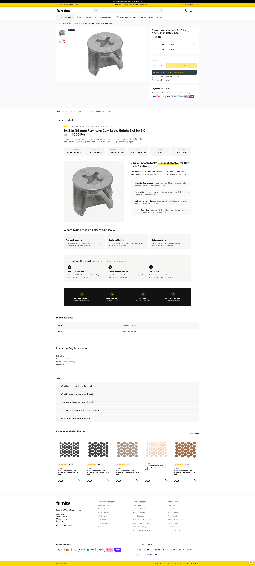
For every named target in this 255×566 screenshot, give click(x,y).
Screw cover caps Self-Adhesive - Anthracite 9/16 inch (68, 472)
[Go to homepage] (64, 10)
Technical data (75, 111)
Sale (160, 17)
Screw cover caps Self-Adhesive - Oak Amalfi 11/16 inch (185, 472)
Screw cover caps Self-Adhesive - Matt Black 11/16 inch (98, 472)
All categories (66, 17)
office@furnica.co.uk (192, 4)
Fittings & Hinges (85, 17)
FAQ (109, 111)
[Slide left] (192, 431)
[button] (196, 10)
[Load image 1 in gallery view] (62, 33)
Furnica (58, 23)
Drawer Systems (147, 17)
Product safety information (94, 111)
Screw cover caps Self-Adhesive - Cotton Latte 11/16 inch (127, 472)
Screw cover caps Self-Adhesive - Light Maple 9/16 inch (156, 467)
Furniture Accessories (106, 17)
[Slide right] (197, 431)
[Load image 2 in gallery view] (62, 41)
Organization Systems (128, 17)
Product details (61, 111)
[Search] (161, 10)
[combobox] (127, 10)
